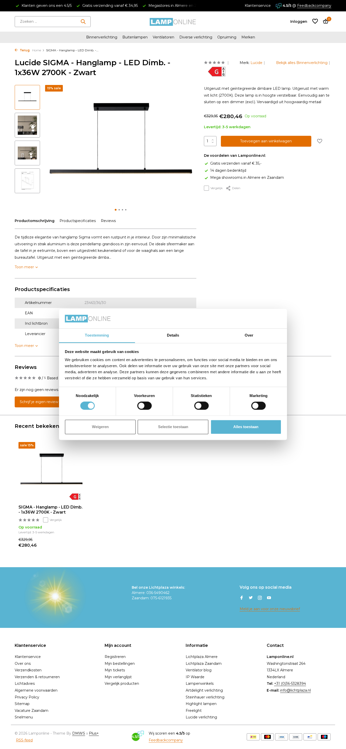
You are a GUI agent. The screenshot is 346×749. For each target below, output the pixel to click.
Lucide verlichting (201, 717)
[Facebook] (242, 598)
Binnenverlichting (101, 37)
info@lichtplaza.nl (295, 690)
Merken (248, 37)
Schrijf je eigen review (39, 402)
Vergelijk (216, 188)
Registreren (115, 656)
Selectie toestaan (173, 427)
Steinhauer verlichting (205, 697)
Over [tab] (249, 335)
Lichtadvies (25, 683)
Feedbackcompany (314, 5)
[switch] (144, 406)
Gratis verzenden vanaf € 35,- (235, 163)
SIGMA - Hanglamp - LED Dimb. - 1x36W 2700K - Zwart (50, 510)
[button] (116, 210)
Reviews (108, 220)
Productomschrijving (34, 220)
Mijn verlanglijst (118, 677)
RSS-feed (24, 740)
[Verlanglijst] (315, 21)
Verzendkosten (28, 670)
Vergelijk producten (122, 683)
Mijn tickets (115, 670)
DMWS (78, 733)
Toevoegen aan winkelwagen (266, 141)
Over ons (23, 663)
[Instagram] (260, 598)
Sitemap (22, 703)
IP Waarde (195, 677)
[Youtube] (269, 598)
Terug (24, 50)
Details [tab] (173, 335)
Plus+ (94, 733)
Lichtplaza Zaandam (204, 663)
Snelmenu (24, 717)
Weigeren (100, 427)
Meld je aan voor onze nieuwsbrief (270, 609)
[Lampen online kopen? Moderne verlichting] (173, 21)
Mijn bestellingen (120, 663)
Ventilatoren (163, 37)
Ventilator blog (199, 670)
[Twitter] (251, 598)
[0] (324, 21)
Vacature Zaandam (31, 710)
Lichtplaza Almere (202, 656)
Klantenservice (258, 5)
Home (36, 50)
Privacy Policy (27, 697)
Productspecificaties (78, 220)
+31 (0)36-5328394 (290, 683)
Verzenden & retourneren (37, 677)
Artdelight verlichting (204, 690)
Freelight (194, 710)
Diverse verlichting (195, 37)
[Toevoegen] (75, 542)
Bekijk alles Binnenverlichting (302, 62)
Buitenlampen (135, 37)
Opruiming (226, 37)
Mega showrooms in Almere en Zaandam (247, 177)
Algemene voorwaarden (36, 690)
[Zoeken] (83, 21)
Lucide (256, 62)
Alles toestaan (245, 427)
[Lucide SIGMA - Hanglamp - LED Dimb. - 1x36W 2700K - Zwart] (51, 471)
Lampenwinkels (200, 683)
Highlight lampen (201, 703)
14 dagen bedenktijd (228, 170)
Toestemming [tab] (97, 335)
